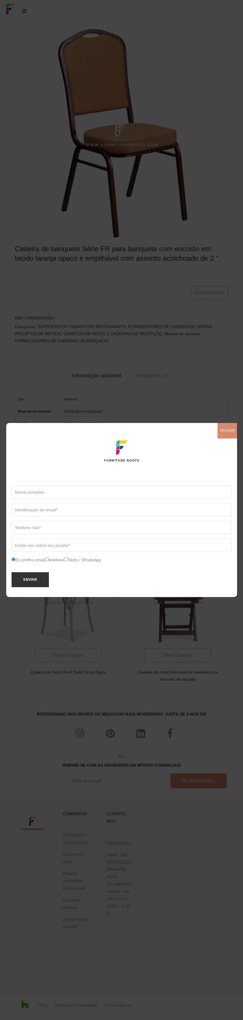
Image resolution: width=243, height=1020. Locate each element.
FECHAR (227, 431)
